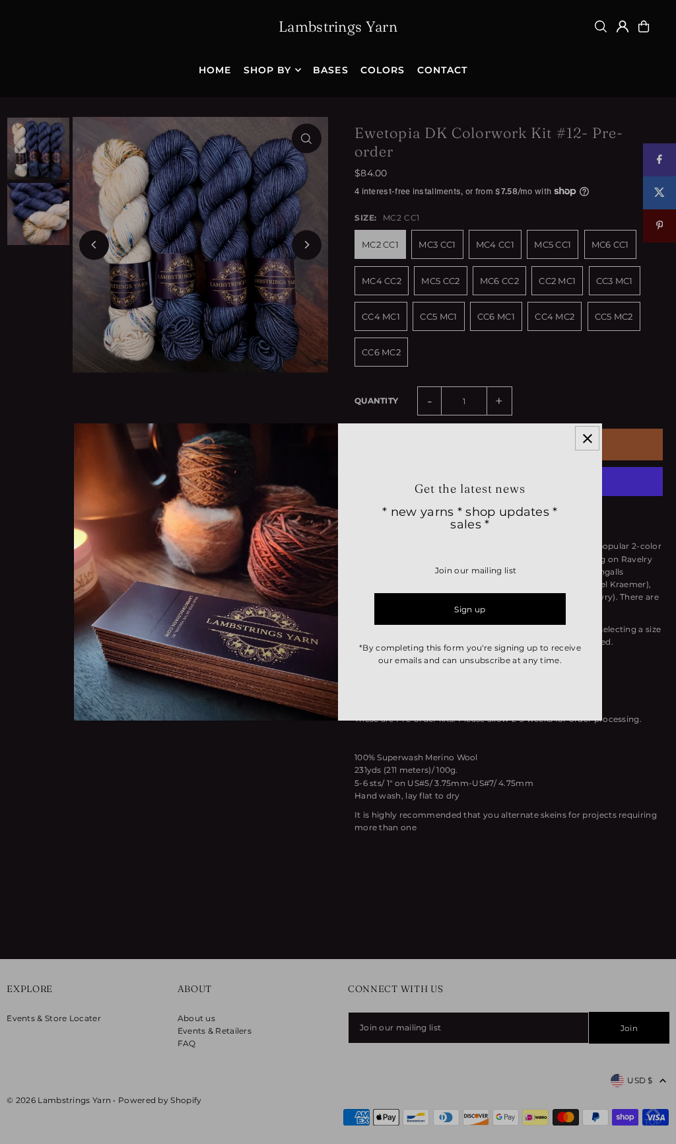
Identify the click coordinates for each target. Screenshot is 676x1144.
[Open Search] (601, 26)
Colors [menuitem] (382, 70)
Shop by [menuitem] (267, 70)
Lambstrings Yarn (338, 26)
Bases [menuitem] (330, 70)
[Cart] (643, 26)
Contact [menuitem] (442, 70)
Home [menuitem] (215, 70)
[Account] (622, 26)
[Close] (587, 438)
